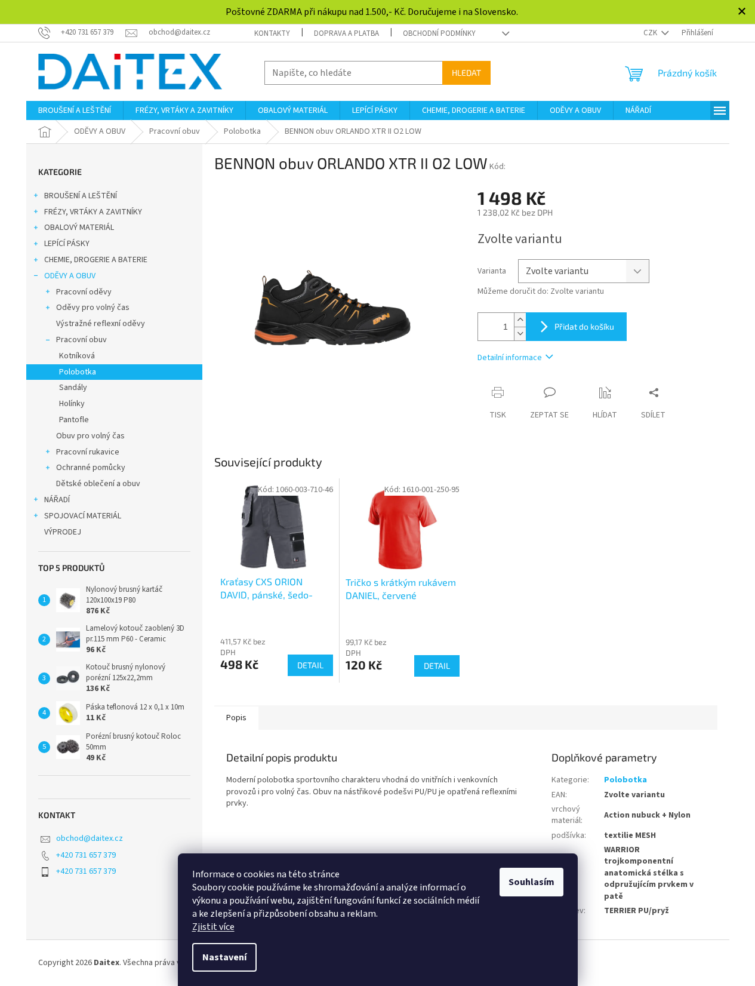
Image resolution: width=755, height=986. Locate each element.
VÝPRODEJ (62, 532)
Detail (310, 665)
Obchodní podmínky (439, 33)
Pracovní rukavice (87, 452)
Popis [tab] (236, 718)
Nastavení (224, 957)
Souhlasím (531, 882)
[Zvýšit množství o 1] (520, 320)
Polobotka (77, 372)
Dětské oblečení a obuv (98, 484)
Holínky (72, 404)
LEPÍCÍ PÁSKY (67, 244)
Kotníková (77, 356)
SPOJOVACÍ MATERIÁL (82, 516)
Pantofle (74, 420)
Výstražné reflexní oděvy (100, 324)
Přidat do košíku (584, 326)
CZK (651, 32)
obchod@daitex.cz (89, 838)
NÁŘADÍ (57, 500)
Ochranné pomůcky (90, 468)
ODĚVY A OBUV (69, 276)
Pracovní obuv (81, 340)
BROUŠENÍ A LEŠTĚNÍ (80, 196)
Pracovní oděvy (84, 292)
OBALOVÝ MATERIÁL (79, 228)
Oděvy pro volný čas (93, 308)
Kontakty (272, 33)
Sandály (73, 388)
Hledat (466, 72)
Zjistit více (213, 926)
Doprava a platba (346, 33)
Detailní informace (509, 358)
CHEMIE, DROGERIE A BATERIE (95, 260)
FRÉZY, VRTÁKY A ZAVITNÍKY (93, 212)
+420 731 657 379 (86, 855)
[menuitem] (74, 110)
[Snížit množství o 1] (520, 333)
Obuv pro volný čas (90, 436)
